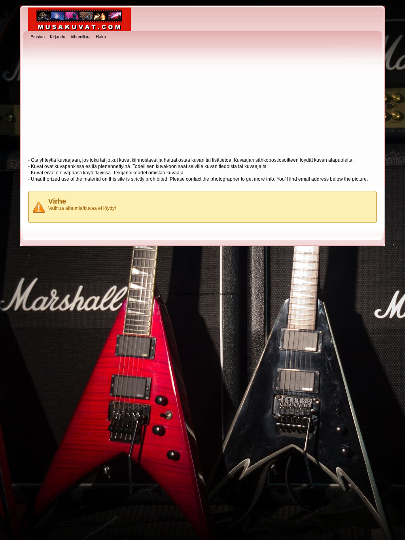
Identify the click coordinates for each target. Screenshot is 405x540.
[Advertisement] (202, 99)
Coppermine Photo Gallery (216, 294)
